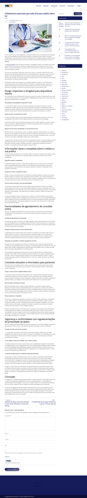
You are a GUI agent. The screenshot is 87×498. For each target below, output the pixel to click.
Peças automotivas (66, 110)
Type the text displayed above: (12, 463)
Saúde (63, 114)
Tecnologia (12, 22)
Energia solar (65, 86)
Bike (63, 76)
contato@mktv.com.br (18, 1)
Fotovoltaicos (65, 92)
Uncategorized (65, 119)
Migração (64, 102)
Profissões (64, 112)
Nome (7, 433)
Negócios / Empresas (67, 106)
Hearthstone (65, 96)
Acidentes (64, 70)
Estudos (64, 88)
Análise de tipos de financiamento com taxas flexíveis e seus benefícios (17, 404)
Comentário (8, 415)
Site (6, 445)
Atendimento (65, 72)
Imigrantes (64, 98)
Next (53, 400)
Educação (64, 80)
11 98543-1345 (8, 1)
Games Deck (65, 94)
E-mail (7, 439)
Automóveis (65, 74)
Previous (8, 400)
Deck (63, 78)
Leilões (63, 100)
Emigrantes (64, 84)
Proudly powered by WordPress (12, 496)
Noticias (64, 108)
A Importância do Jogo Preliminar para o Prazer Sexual (44, 403)
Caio (21, 20)
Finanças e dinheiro (66, 90)
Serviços (64, 115)
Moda (63, 104)
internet (7, 61)
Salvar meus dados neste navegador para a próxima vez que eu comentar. (23, 453)
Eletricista (64, 82)
